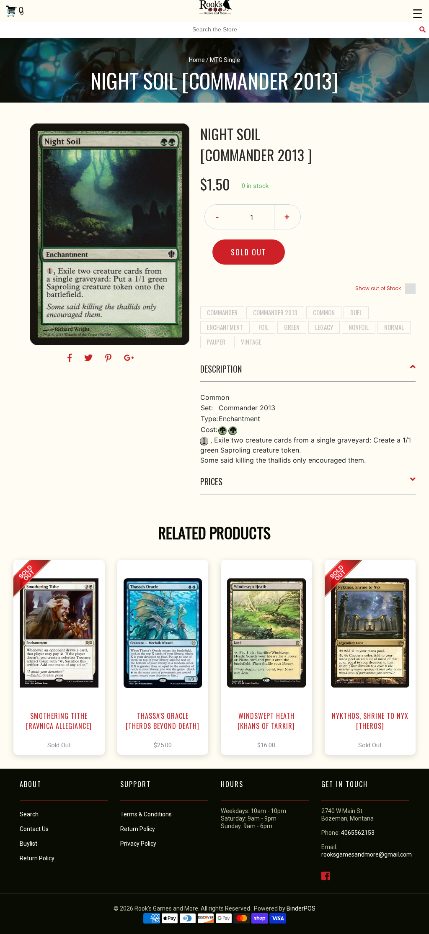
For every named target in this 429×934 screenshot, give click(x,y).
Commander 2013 (275, 312)
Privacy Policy (138, 843)
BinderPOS (301, 908)
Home (197, 60)
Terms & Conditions (146, 814)
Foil (263, 327)
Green (292, 327)
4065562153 (358, 832)
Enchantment (225, 327)
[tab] (308, 372)
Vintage (251, 341)
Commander (222, 312)
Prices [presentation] (211, 481)
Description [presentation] (221, 369)
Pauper (216, 341)
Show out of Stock (378, 288)
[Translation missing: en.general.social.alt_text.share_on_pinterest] (109, 358)
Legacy (324, 327)
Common (324, 312)
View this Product (63, 657)
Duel (356, 312)
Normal (394, 327)
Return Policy (137, 829)
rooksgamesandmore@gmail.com (366, 854)
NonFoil (359, 327)
